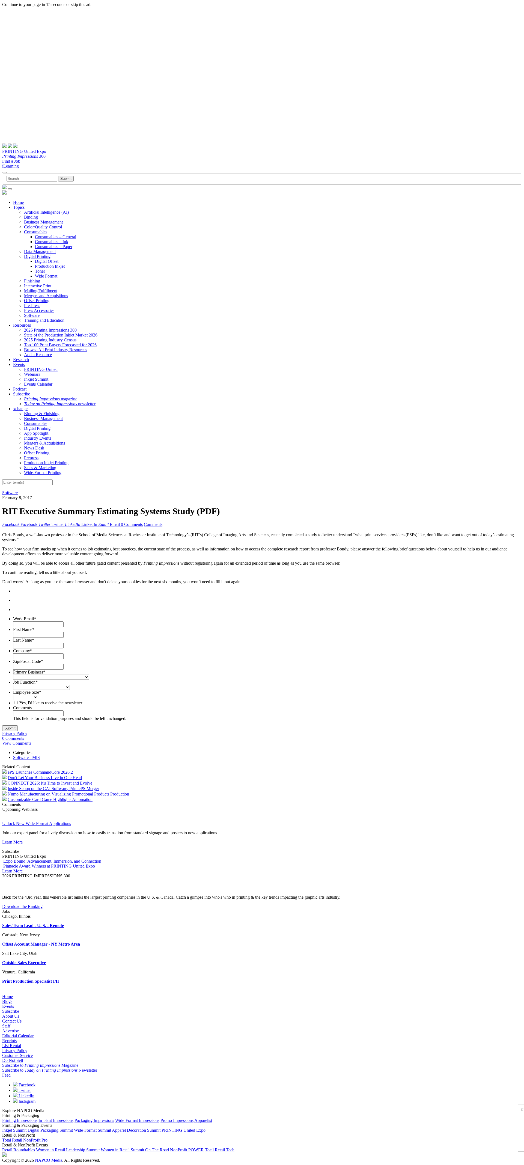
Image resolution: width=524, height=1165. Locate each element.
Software (32, 315)
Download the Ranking (22, 906)
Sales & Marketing (40, 467)
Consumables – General (55, 236)
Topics (19, 207)
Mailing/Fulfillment (40, 290)
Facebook (26, 1085)
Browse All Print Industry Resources (55, 349)
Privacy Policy (14, 733)
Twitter (24, 1090)
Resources (22, 325)
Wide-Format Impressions (137, 1120)
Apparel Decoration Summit (136, 1130)
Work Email (24, 618)
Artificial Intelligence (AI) (46, 212)
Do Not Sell (12, 1060)
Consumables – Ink (51, 241)
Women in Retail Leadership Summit (68, 1150)
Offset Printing (36, 300)
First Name (23, 629)
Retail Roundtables (18, 1150)
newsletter (60, 403)
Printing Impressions (19, 1120)
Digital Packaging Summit (50, 1130)
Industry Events (37, 438)
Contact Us (12, 1021)
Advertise (10, 1031)
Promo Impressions (176, 1120)
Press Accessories (39, 310)
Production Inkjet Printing (46, 462)
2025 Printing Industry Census (50, 340)
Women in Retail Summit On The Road (135, 1150)
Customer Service (17, 1055)
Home (18, 202)
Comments (153, 524)
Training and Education (44, 320)
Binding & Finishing (41, 413)
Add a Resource (38, 354)
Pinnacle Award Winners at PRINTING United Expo (49, 866)
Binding (31, 217)
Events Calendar (38, 384)
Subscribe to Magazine (40, 1065)
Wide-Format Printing (42, 472)
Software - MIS (26, 757)
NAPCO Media (48, 1160)
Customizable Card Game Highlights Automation (50, 799)
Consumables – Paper (53, 246)
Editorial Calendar (18, 1035)
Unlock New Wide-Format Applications (36, 823)
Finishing (32, 281)
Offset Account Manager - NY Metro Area (41, 944)
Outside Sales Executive (24, 962)
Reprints (9, 1040)
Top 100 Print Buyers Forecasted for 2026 (60, 344)
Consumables (35, 232)
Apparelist (203, 1120)
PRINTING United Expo (24, 151)
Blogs (7, 1001)
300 (24, 156)
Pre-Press (32, 305)
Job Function (25, 682)
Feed (6, 1075)
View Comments (16, 743)
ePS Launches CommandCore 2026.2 (40, 772)
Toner (40, 271)
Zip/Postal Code (28, 661)
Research (21, 359)
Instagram (26, 1101)
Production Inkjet (50, 266)
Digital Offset (46, 261)
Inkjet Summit (36, 379)
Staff (6, 1026)
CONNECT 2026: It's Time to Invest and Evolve (50, 783)
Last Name (23, 640)
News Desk (34, 448)
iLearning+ (11, 166)
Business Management (43, 222)
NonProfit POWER (187, 1150)
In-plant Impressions (55, 1120)
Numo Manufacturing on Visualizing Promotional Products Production (68, 794)
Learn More (12, 842)
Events (19, 364)
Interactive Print (37, 286)
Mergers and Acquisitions (46, 295)
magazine (50, 399)
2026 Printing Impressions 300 (50, 330)
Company (22, 650)
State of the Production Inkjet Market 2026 (60, 335)
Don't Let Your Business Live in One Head (45, 777)
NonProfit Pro (35, 1140)
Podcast (19, 389)
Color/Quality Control (43, 227)
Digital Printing (37, 256)
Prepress (31, 457)
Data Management (40, 251)
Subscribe (21, 394)
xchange (20, 408)
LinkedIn (25, 1096)
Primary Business (29, 672)
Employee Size (27, 692)
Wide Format (46, 276)
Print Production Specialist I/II (30, 981)
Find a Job (11, 161)
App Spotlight (36, 433)
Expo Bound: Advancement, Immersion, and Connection (52, 861)
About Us (10, 1016)
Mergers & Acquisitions (44, 443)
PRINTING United (41, 369)
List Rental (11, 1045)
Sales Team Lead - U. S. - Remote (33, 925)
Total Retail (12, 1140)
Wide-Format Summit (92, 1130)
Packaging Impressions (94, 1120)
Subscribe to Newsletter (49, 1070)
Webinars (32, 374)
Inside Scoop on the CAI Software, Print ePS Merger (53, 788)
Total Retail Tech (219, 1150)
